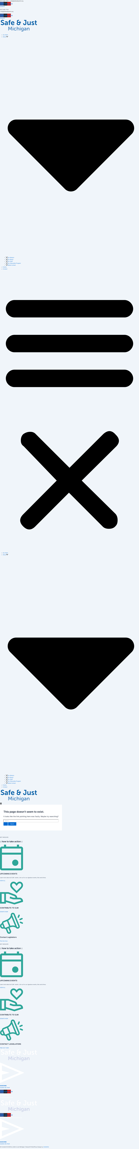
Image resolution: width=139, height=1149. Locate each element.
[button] (7, 37)
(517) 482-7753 (4, 1)
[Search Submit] (5, 824)
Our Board (10, 259)
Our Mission (11, 257)
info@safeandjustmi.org (16, 1)
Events (5, 267)
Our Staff (10, 261)
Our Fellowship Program (14, 263)
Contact (5, 269)
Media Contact (12, 265)
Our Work (5, 35)
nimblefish (46, 1147)
